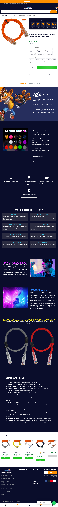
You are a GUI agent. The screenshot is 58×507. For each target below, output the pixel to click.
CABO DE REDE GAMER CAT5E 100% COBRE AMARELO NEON (6, 450)
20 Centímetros (41, 49)
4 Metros (37, 59)
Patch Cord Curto (22, 474)
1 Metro (31, 56)
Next (54, 450)
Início (3, 15)
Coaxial (20, 487)
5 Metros (42, 59)
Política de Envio (35, 477)
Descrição (23, 83)
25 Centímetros (49, 49)
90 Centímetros (49, 54)
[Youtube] (51, 481)
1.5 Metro (37, 56)
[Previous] (5, 347)
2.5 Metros (49, 56)
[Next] (52, 347)
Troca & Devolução (34, 83)
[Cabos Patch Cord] (28, 8)
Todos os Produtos (22, 491)
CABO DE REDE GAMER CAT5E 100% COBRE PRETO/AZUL (29, 450)
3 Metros (31, 59)
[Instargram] (49, 481)
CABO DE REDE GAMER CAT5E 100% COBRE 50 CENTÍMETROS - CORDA (41, 450)
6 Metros (48, 59)
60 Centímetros (49, 51)
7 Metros (54, 59)
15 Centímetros (33, 49)
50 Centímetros (41, 51)
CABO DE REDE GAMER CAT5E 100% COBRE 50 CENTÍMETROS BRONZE (52, 450)
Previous (3, 450)
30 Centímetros (33, 51)
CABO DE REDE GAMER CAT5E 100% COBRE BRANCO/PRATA (17, 450)
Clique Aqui (17, 5)
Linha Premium (8, 15)
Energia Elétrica (22, 489)
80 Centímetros (41, 54)
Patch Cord (21, 472)
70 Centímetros (33, 54)
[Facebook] (46, 481)
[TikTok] (54, 481)
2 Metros (42, 56)
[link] (29, 1)
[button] (27, 452)
